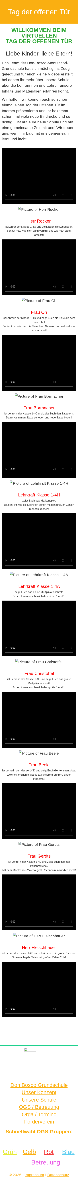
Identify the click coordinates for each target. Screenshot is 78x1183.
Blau (68, 1151)
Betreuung (45, 1162)
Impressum (34, 1175)
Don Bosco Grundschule (39, 1085)
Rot (49, 1151)
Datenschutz (58, 1175)
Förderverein (39, 1122)
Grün (10, 1151)
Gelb (29, 1151)
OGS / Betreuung (39, 1107)
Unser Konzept (39, 1092)
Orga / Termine (39, 1114)
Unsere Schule (39, 1100)
